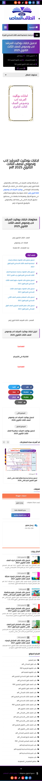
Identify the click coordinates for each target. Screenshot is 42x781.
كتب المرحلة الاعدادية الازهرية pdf (25, 749)
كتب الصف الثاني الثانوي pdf (27, 728)
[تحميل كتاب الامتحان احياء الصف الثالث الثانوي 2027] (36, 560)
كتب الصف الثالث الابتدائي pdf (26, 692)
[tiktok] (22, 2)
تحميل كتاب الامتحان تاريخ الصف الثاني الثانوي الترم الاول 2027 (18, 625)
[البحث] (4, 2)
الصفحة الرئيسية (30, 60)
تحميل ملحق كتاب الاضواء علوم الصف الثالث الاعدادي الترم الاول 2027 (20, 282)
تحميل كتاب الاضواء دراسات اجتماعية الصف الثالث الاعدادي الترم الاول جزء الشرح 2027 (20, 273)
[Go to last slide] (8, 442)
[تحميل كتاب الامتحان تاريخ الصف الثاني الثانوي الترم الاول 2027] (36, 624)
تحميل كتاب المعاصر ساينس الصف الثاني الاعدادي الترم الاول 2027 (21, 299)
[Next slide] (4, 442)
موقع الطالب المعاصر (10, 773)
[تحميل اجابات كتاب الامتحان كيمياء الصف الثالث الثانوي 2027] (36, 640)
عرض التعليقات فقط (20, 510)
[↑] (21, 769)
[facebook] (33, 2)
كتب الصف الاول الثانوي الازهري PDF (24, 684)
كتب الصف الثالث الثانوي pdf (27, 708)
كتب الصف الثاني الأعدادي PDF (26, 720)
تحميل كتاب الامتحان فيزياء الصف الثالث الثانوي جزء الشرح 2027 (18, 609)
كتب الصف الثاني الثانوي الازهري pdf (24, 724)
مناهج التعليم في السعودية (27, 761)
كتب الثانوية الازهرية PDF (15, 60)
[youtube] (26, 2)
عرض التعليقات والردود (20, 515)
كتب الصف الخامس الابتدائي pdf (26, 733)
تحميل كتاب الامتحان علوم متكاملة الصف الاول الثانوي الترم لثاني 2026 (16, 593)
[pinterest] (19, 2)
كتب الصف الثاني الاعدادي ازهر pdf (25, 716)
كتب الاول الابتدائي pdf (29, 664)
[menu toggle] (38, 2)
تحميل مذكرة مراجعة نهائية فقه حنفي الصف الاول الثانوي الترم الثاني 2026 (22, 479)
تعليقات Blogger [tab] (21, 495)
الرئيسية (32, 27)
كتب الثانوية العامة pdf (28, 672)
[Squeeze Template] (37, 773)
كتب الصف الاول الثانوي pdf (27, 688)
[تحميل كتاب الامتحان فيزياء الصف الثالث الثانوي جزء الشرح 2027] (36, 608)
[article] (21, 416)
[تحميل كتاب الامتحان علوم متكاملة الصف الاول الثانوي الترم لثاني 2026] (36, 592)
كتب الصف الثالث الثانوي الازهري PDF (24, 64)
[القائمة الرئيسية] (5, 27)
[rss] (15, 2)
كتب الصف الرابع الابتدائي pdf (26, 737)
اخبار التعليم (32, 660)
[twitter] (29, 2)
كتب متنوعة (32, 757)
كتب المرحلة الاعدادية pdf (27, 753)
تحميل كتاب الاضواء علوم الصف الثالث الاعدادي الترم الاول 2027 (22, 290)
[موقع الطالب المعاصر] (21, 13)
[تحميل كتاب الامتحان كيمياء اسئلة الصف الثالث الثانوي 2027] (36, 576)
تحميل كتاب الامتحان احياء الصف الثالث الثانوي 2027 (18, 561)
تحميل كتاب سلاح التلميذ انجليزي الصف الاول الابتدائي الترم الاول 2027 (20, 307)
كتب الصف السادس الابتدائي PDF (25, 741)
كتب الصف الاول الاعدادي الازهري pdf (24, 676)
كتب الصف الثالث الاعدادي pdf (26, 700)
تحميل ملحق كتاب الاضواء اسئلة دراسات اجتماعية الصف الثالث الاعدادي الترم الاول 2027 (20, 263)
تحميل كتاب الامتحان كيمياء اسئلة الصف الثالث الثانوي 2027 (17, 577)
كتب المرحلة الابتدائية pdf (28, 745)
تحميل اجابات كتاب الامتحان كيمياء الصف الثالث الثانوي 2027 (17, 641)
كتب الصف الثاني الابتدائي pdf (26, 712)
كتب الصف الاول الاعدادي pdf (26, 680)
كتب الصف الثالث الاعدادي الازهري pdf (23, 696)
